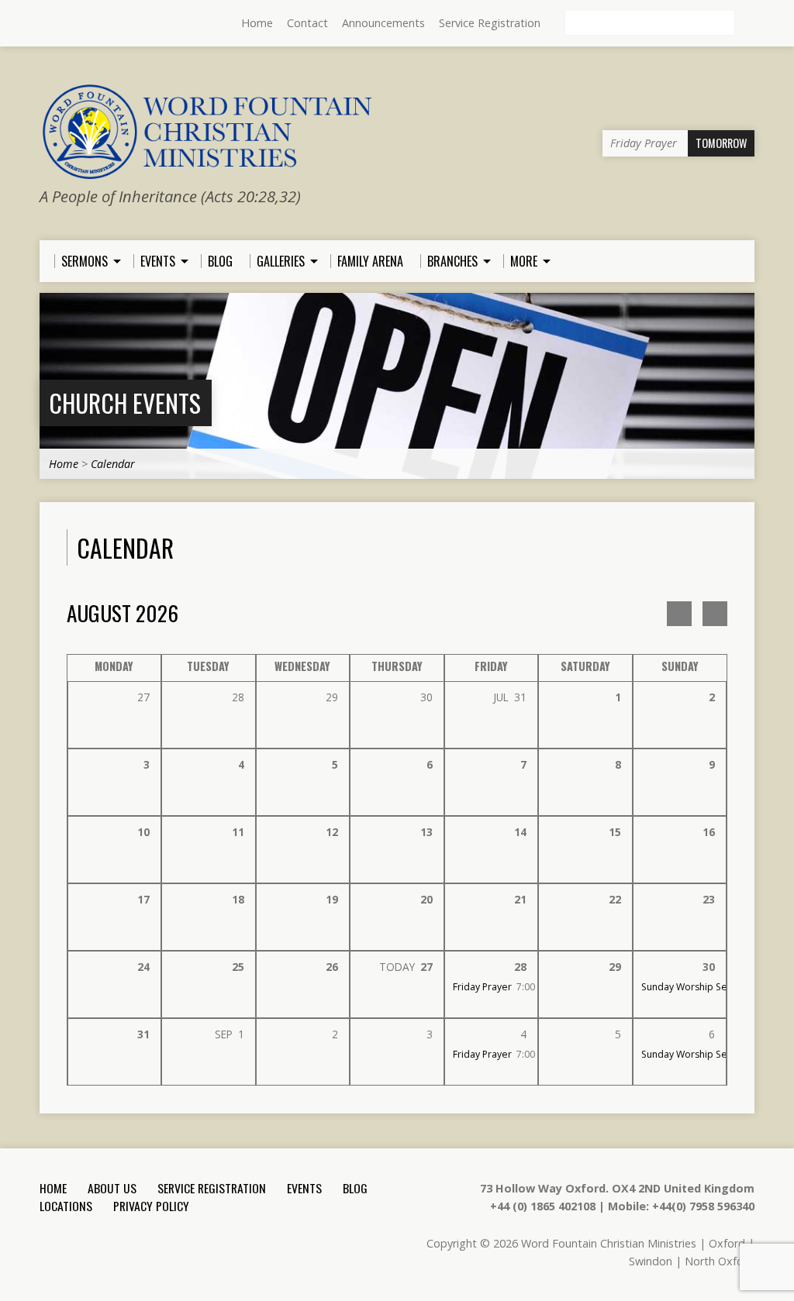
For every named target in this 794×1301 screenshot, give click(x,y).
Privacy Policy (151, 1205)
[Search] (748, 24)
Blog (355, 1188)
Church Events (125, 402)
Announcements (383, 22)
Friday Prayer (482, 986)
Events (304, 1188)
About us (112, 1188)
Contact (307, 22)
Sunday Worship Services (697, 986)
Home (257, 22)
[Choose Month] (715, 613)
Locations (66, 1205)
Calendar (113, 463)
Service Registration (489, 22)
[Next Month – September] (679, 613)
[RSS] (46, 24)
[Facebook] (68, 24)
